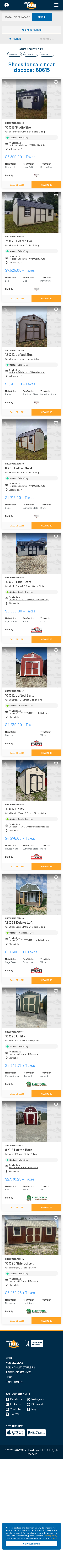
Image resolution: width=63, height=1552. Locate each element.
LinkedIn (15, 1404)
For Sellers (14, 1362)
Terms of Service (18, 1372)
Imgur (35, 1409)
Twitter (14, 1414)
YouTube (15, 1409)
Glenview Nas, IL (13, 54)
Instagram (37, 1399)
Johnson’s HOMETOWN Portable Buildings (29, 599)
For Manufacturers (20, 1367)
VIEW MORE (46, 184)
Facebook (16, 1399)
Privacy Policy (51, 1535)
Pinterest (37, 1404)
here (55, 1538)
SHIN (9, 1357)
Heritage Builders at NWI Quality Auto (27, 145)
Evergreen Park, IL (45, 54)
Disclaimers (14, 1382)
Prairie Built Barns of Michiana (23, 1053)
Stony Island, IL (28, 54)
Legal (10, 1377)
